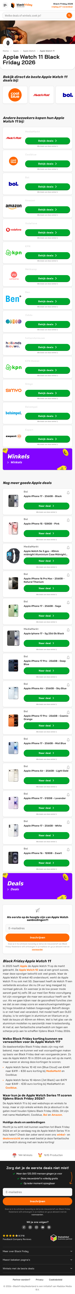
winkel (61, 1134)
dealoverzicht (11, 1138)
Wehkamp (31, 269)
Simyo (29, 383)
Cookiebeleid (55, 1279)
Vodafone (31, 223)
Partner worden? (21, 1279)
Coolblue (30, 154)
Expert (29, 429)
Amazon (30, 200)
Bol (27, 177)
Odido (28, 315)
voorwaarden (37, 949)
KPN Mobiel (32, 361)
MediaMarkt (32, 131)
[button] (10, 1236)
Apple (16, 51)
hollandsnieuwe (35, 338)
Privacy (39, 1279)
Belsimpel (31, 406)
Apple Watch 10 (28, 969)
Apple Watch (29, 51)
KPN (27, 246)
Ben (27, 292)
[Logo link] (25, 1227)
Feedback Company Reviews (17, 1239)
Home (6, 51)
